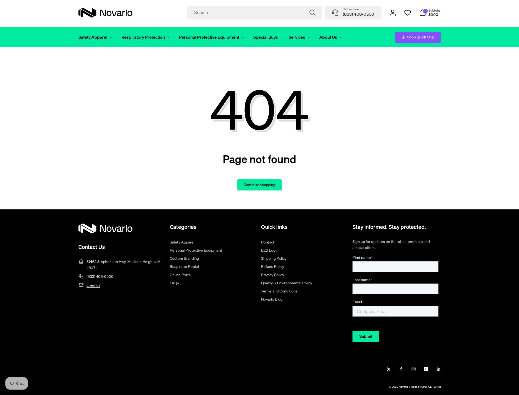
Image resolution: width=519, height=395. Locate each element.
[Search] (312, 12)
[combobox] (254, 12)
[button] (94, 37)
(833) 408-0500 (100, 276)
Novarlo (403, 387)
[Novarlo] (105, 232)
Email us (93, 285)
